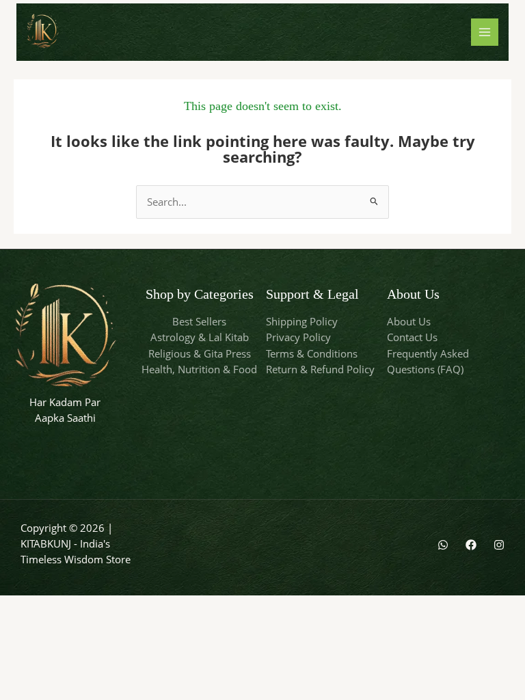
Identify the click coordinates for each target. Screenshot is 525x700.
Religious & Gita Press (199, 353)
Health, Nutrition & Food (199, 369)
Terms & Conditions (312, 353)
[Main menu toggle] (484, 32)
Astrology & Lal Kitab (199, 337)
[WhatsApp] (443, 544)
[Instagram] (499, 544)
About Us (409, 321)
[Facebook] (471, 544)
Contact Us (412, 337)
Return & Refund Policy (320, 369)
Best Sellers (199, 321)
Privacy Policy (298, 337)
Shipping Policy (302, 321)
